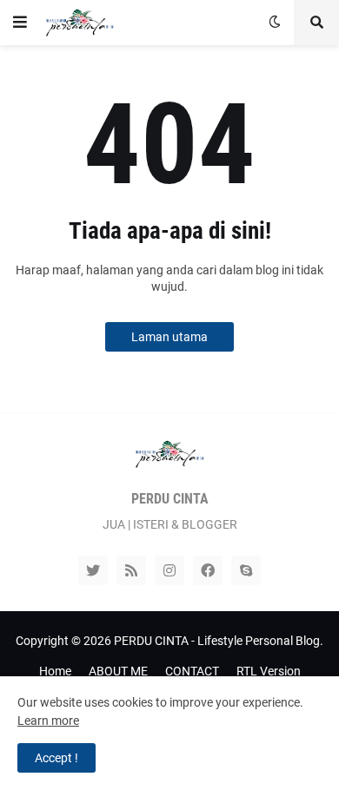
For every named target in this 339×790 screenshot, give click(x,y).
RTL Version (268, 671)
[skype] (246, 570)
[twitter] (93, 570)
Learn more (48, 720)
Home (55, 671)
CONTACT (192, 671)
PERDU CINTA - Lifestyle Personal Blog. (218, 641)
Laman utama (169, 337)
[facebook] (208, 570)
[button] (20, 22)
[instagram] (169, 570)
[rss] (131, 570)
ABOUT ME (118, 671)
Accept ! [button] (56, 758)
